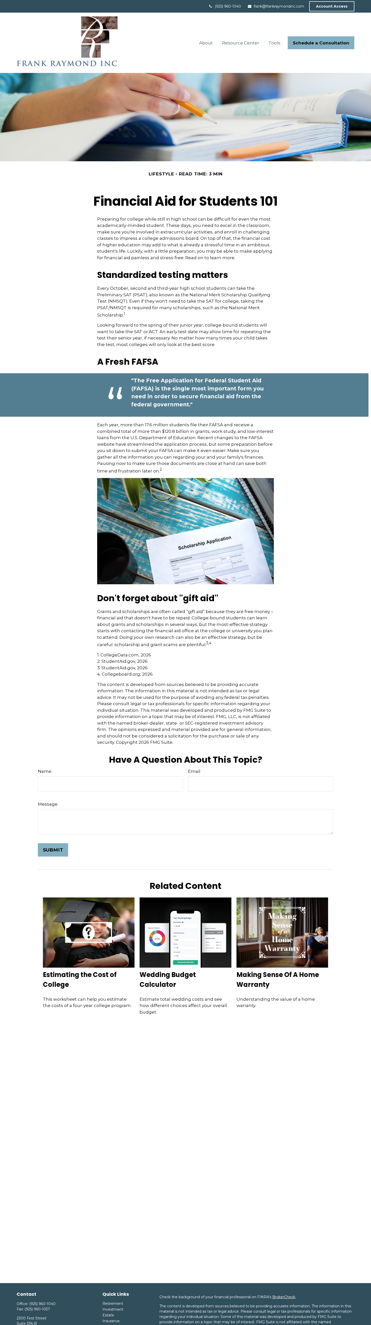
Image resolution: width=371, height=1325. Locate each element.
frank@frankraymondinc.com (279, 6)
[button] (206, 43)
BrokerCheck (283, 1297)
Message (48, 804)
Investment (112, 1309)
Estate (108, 1315)
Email (194, 771)
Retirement (112, 1303)
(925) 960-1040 (228, 6)
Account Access (332, 6)
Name (44, 771)
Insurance (111, 1321)
